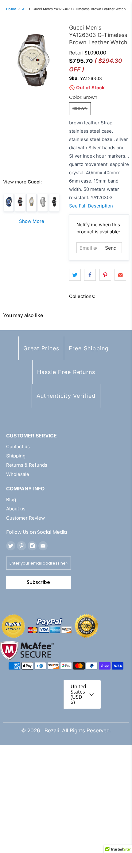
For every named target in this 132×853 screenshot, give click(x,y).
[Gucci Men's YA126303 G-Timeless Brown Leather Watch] (33, 60)
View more (22, 182)
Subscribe (38, 582)
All (24, 9)
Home (11, 9)
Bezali (52, 730)
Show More (31, 221)
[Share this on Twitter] (75, 275)
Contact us (18, 446)
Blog (11, 499)
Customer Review (25, 518)
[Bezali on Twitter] (10, 545)
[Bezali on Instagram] (32, 545)
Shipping (15, 456)
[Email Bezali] (43, 545)
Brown (79, 108)
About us (15, 509)
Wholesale (17, 474)
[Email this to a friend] (120, 275)
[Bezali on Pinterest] (21, 545)
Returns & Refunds (26, 465)
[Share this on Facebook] (90, 275)
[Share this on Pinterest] (105, 275)
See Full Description (91, 206)
